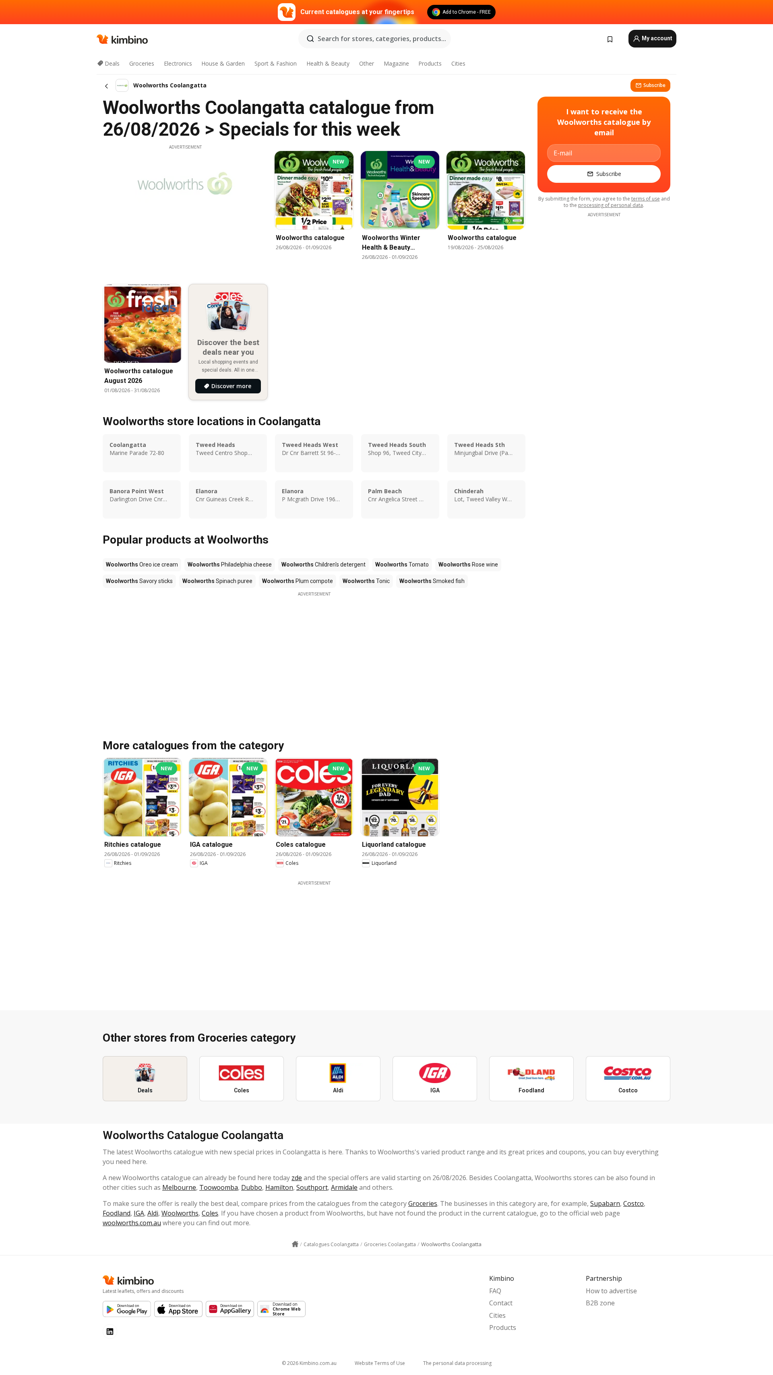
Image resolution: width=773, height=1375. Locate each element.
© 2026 (309, 1363)
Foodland (116, 1213)
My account (656, 38)
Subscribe (654, 85)
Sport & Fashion (275, 63)
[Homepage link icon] (295, 1244)
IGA (139, 1213)
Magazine (396, 63)
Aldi (152, 1213)
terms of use (645, 198)
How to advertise (611, 1290)
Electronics (178, 63)
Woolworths (179, 1213)
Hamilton (279, 1187)
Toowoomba (218, 1187)
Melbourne (179, 1187)
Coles (210, 1213)
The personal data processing (457, 1363)
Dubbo (251, 1187)
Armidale (344, 1187)
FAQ (495, 1290)
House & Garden (223, 63)
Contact (501, 1302)
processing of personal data (610, 205)
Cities (458, 63)
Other (366, 63)
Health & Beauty (327, 63)
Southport (312, 1187)
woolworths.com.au (132, 1222)
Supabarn (605, 1203)
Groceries (141, 63)
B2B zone (600, 1302)
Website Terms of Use (380, 1363)
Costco (633, 1203)
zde (296, 1177)
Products (430, 63)
